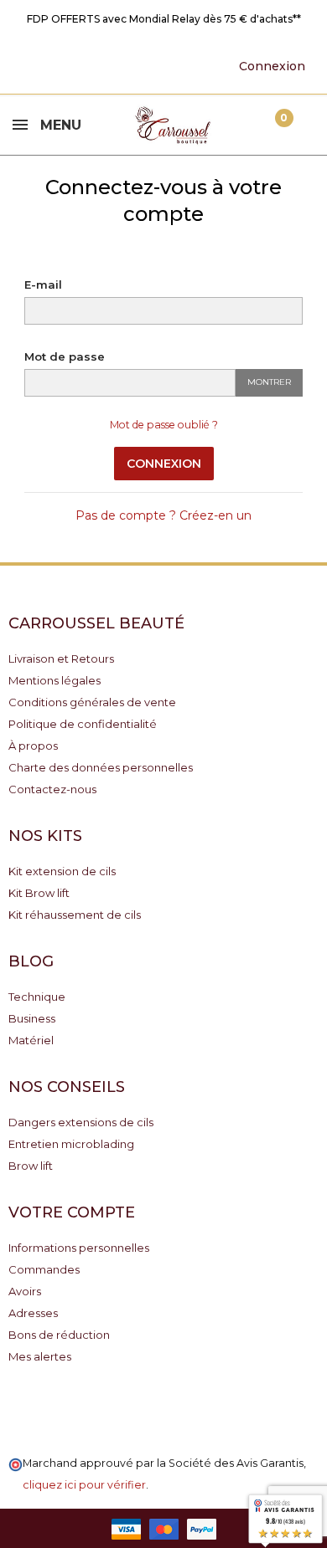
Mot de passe (64, 356)
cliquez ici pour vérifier (84, 1485)
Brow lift (30, 1165)
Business (31, 1018)
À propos (33, 745)
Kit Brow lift (39, 893)
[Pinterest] (111, 65)
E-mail (43, 284)
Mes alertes (39, 1356)
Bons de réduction (59, 1334)
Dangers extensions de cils (80, 1122)
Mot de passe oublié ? (164, 424)
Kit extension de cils (62, 871)
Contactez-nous (52, 789)
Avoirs (24, 1291)
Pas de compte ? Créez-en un (163, 515)
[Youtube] (85, 65)
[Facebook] (59, 65)
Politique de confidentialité (82, 723)
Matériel (31, 1040)
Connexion (164, 463)
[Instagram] (137, 65)
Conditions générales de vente (92, 702)
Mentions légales (54, 680)
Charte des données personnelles (100, 767)
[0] (270, 125)
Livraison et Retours (61, 658)
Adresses (33, 1313)
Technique (36, 996)
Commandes (44, 1269)
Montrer (269, 382)
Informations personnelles (78, 1247)
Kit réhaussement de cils (74, 914)
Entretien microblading (71, 1144)
